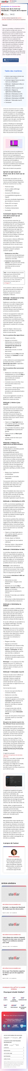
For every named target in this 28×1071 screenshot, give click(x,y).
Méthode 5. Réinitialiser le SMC (13, 96)
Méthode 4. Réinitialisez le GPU (13, 94)
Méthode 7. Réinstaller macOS (13, 100)
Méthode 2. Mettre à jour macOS (14, 88)
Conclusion (8, 102)
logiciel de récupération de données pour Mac (12, 756)
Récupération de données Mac (10, 6)
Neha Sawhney (6, 14)
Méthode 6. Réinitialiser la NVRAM (14, 98)
